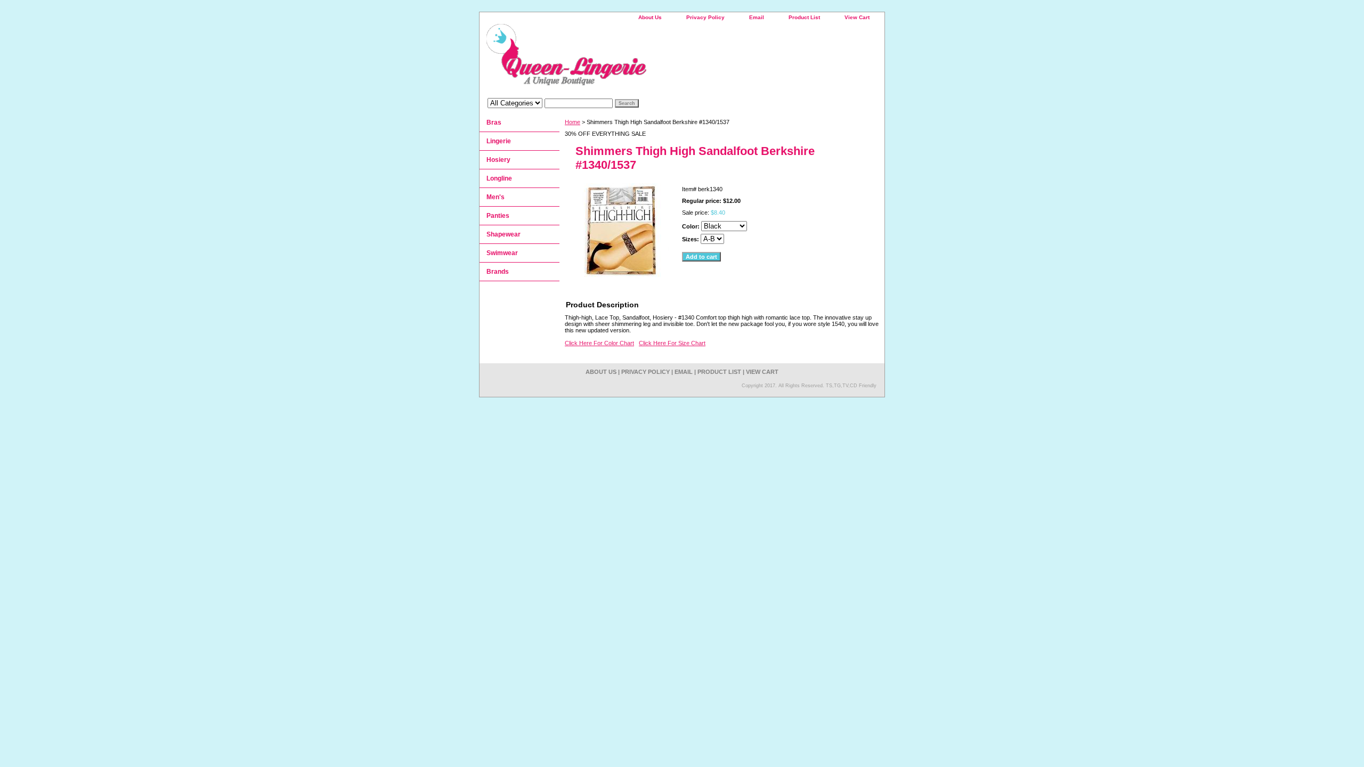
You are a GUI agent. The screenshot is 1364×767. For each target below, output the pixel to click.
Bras (493, 122)
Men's (495, 197)
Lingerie (498, 141)
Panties (497, 215)
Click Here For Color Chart (599, 343)
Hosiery (498, 160)
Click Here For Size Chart (672, 343)
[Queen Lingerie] (613, 58)
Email (756, 17)
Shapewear (503, 234)
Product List (804, 17)
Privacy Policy (705, 17)
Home (572, 122)
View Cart (857, 17)
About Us (650, 17)
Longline (499, 178)
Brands (497, 271)
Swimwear (502, 253)
